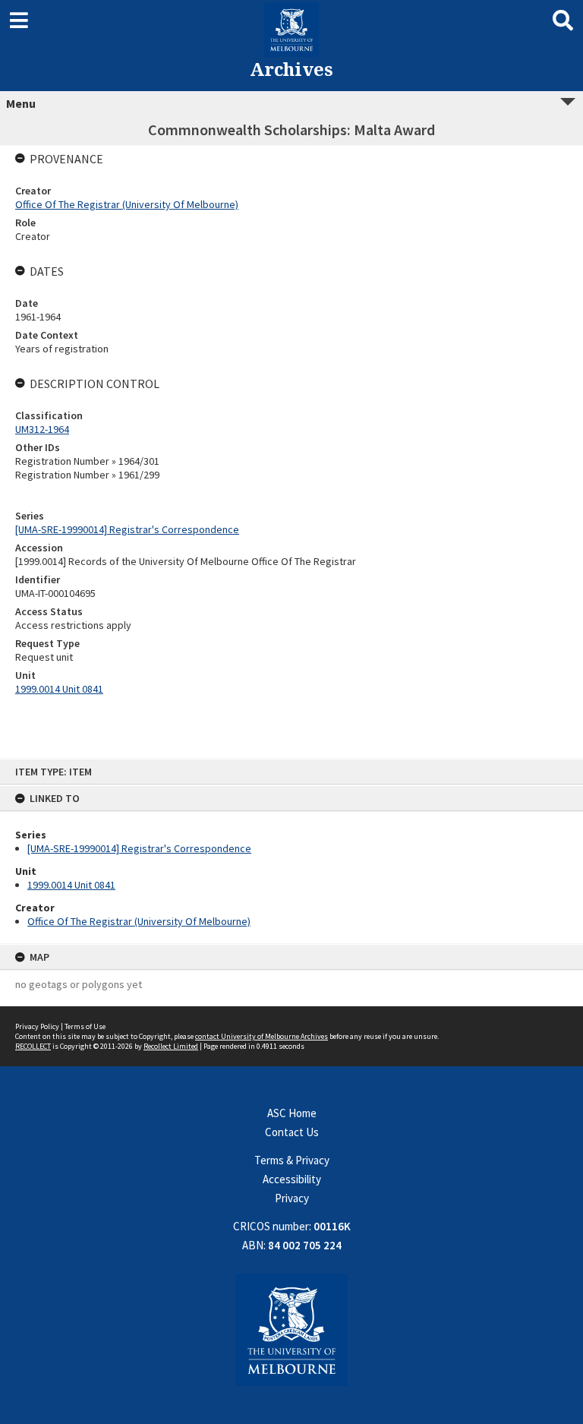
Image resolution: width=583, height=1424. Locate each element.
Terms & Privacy (291, 1160)
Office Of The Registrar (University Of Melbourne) (139, 921)
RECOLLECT (33, 1046)
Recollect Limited (170, 1046)
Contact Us (292, 1132)
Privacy (292, 1198)
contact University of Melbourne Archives (261, 1036)
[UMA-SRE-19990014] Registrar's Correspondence (139, 848)
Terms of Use (85, 1026)
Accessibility (292, 1179)
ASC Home (292, 1113)
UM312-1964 (42, 429)
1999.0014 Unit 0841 (71, 885)
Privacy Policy (37, 1026)
